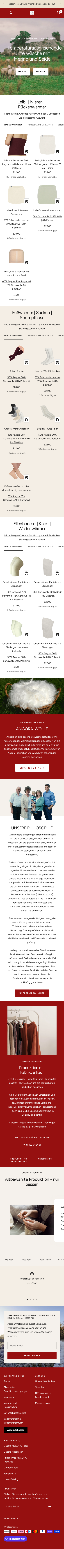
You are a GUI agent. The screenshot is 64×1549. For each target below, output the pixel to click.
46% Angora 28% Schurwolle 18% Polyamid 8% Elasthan (16, 438)
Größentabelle (11, 1467)
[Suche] (11, 12)
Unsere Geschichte (32, 993)
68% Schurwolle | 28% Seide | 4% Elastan (47, 218)
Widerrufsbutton (15, 1430)
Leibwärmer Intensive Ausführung (16, 212)
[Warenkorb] (58, 12)
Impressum (9, 1397)
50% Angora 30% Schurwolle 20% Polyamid (16, 379)
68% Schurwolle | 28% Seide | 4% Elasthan (47, 594)
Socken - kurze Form (47, 428)
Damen (22, 66)
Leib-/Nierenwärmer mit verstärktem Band (16, 273)
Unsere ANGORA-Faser (16, 1445)
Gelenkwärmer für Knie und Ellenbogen (16, 584)
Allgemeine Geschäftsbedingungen (16, 1389)
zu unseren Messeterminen (32, 1093)
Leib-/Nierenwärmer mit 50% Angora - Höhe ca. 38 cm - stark (47, 164)
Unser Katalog (11, 1479)
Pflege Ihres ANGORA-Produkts (15, 1459)
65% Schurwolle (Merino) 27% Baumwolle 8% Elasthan (16, 224)
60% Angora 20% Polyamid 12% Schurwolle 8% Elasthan (16, 285)
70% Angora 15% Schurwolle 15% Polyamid (16, 498)
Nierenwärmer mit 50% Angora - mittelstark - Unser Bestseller (16, 164)
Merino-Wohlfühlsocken (47, 371)
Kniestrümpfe (16, 371)
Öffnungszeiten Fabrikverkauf (43, 1395)
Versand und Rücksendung (11, 1405)
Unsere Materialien (13, 1451)
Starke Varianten (13, 125)
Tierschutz (40, 1387)
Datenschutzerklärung (15, 1413)
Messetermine (42, 1403)
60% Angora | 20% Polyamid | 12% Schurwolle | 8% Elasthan (16, 596)
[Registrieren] (49, 1506)
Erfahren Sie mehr (32, 768)
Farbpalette (10, 1473)
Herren (41, 66)
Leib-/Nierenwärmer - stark (47, 210)
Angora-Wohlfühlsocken (16, 428)
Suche (7, 1381)
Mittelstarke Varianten (40, 125)
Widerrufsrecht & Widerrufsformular (13, 1420)
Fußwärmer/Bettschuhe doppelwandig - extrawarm (16, 488)
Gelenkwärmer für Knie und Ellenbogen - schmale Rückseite (16, 647)
